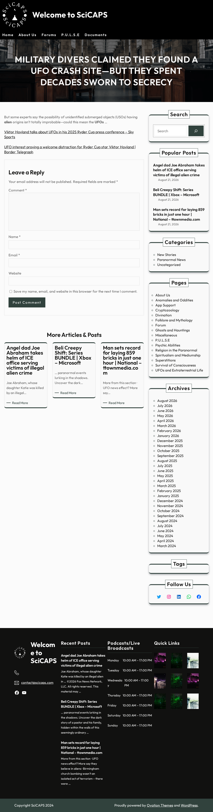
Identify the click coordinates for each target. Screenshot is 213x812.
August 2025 (167, 460)
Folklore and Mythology (174, 320)
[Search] (196, 131)
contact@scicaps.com (37, 682)
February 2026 (169, 430)
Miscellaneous (166, 335)
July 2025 (164, 465)
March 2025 (166, 485)
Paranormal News (171, 259)
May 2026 (165, 415)
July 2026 (164, 405)
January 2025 (168, 495)
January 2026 (168, 435)
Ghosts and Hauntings (172, 330)
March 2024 (166, 546)
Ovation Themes (160, 805)
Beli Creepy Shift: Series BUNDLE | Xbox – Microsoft (176, 192)
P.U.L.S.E (162, 340)
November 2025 (170, 445)
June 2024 (165, 531)
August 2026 (167, 400)
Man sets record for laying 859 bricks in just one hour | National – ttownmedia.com (178, 214)
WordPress (189, 805)
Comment (18, 190)
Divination (163, 315)
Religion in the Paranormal (176, 350)
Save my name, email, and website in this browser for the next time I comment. (75, 291)
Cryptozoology (167, 310)
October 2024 (168, 511)
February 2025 (169, 490)
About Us (162, 295)
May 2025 (165, 475)
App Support (165, 305)
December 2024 (170, 501)
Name (15, 236)
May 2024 (165, 536)
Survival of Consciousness (175, 365)
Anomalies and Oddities (174, 300)
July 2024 (164, 526)
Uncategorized (169, 264)
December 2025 (170, 440)
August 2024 (167, 521)
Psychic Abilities (167, 345)
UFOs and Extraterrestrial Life (179, 370)
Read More (21, 402)
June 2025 (165, 470)
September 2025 (170, 455)
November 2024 (170, 506)
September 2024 (170, 516)
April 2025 (165, 480)
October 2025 (168, 450)
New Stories (166, 254)
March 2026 (166, 425)
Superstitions (165, 360)
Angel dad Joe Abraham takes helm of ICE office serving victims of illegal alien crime (179, 170)
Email (14, 255)
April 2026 (165, 420)
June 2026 (165, 410)
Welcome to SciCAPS (70, 15)
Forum (160, 325)
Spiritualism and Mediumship (178, 355)
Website (15, 273)
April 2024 (165, 541)
